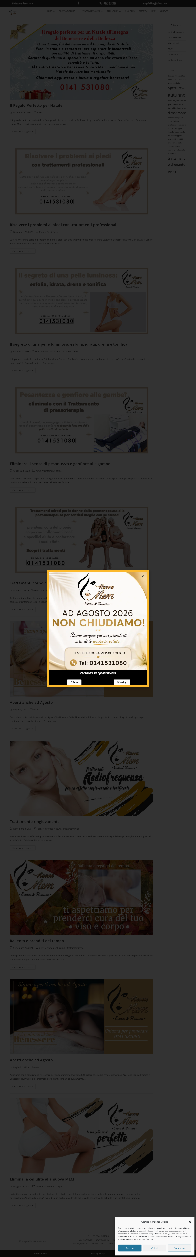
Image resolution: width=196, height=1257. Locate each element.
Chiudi (154, 1248)
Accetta (130, 1248)
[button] (189, 1221)
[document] (98, 628)
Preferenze (179, 1248)
